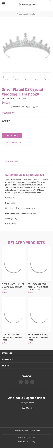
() (50, 1)
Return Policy (10, 224)
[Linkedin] (17, 151)
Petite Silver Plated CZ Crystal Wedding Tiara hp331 (38, 337)
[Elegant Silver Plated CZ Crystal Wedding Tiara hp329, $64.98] (13, 264)
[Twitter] (12, 151)
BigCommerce (30, 437)
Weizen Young (30, 442)
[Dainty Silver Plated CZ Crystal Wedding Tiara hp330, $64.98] (13, 314)
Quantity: (6, 121)
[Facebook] (3, 151)
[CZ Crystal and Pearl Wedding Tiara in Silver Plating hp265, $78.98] (39, 264)
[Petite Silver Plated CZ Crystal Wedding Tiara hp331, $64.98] (39, 314)
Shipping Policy (11, 219)
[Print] (7, 151)
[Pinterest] (21, 151)
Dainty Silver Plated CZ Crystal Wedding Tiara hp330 (12, 337)
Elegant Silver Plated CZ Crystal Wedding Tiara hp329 (13, 287)
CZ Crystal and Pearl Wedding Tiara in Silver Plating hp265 (38, 287)
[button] (31, 107)
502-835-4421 (27, 408)
